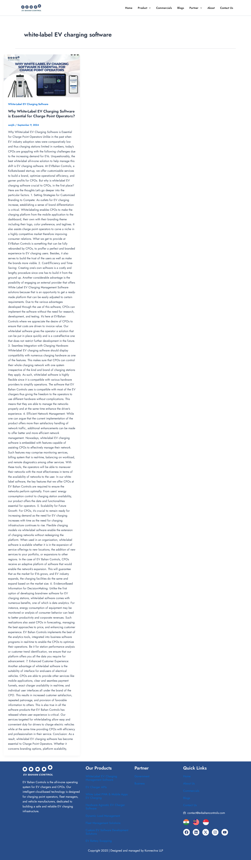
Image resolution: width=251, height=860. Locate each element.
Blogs (180, 8)
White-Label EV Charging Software (28, 104)
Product (142, 8)
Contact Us (226, 8)
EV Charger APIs (96, 787)
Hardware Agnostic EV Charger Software (105, 807)
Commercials (164, 8)
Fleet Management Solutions (103, 823)
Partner (193, 8)
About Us (189, 783)
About (211, 8)
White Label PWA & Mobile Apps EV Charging (107, 796)
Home (128, 8)
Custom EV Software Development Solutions (107, 832)
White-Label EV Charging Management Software (101, 778)
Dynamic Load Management (103, 816)
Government (142, 776)
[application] (149, 8)
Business (140, 783)
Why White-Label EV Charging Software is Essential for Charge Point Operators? (41, 114)
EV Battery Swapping (99, 841)
